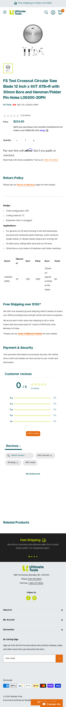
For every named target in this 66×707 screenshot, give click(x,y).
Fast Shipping (30, 540)
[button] (33, 398)
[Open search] (46, 12)
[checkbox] (30, 463)
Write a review (33, 434)
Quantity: (7, 140)
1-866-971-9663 (50, 160)
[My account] (53, 12)
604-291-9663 (34, 579)
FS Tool (7, 105)
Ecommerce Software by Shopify (17, 700)
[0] (60, 12)
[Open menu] (4, 12)
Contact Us (52, 704)
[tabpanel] (33, 481)
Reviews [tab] (13, 446)
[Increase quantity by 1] (33, 140)
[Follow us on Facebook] (28, 598)
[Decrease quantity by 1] (16, 140)
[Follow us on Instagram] (34, 598)
